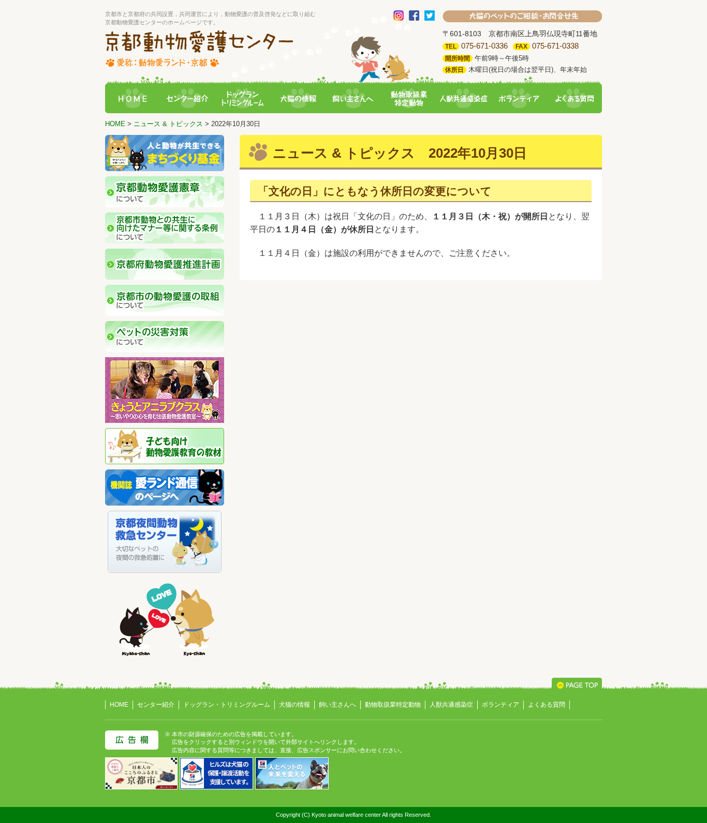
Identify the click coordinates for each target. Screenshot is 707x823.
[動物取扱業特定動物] (408, 99)
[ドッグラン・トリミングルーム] (242, 99)
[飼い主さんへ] (353, 99)
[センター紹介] (187, 99)
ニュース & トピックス (168, 124)
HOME (115, 124)
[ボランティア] (519, 99)
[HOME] (132, 99)
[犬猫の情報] (298, 99)
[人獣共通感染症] (463, 99)
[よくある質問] (574, 99)
